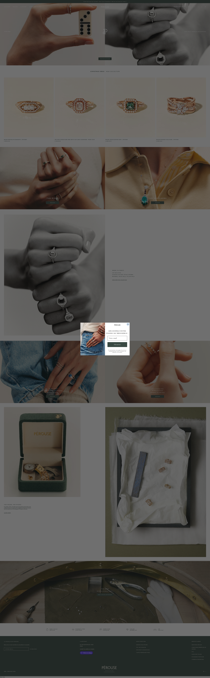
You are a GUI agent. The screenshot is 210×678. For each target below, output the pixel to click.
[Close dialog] (128, 324)
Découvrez (117, 345)
